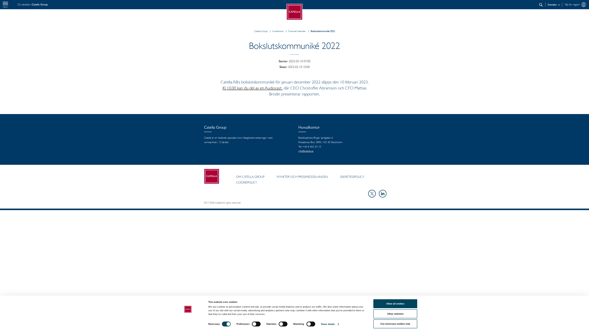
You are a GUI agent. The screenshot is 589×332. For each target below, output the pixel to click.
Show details (328, 324)
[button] (5, 4)
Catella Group (261, 31)
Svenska (552, 4)
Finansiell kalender (297, 31)
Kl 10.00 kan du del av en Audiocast (253, 87)
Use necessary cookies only (395, 323)
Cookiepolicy (246, 182)
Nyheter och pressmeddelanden (302, 177)
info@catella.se (306, 151)
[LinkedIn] (383, 196)
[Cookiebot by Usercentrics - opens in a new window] (188, 326)
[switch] (256, 324)
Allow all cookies (395, 303)
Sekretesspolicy (352, 177)
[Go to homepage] (295, 12)
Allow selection (395, 313)
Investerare (277, 31)
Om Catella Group (250, 177)
